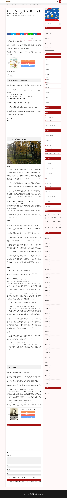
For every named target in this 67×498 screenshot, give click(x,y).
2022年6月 (47, 282)
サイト (8, 473)
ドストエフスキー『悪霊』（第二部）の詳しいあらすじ (53, 218)
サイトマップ (47, 41)
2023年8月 (47, 246)
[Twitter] (13, 34)
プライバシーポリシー (48, 43)
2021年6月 (47, 313)
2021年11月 (47, 300)
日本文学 (47, 56)
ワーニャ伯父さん (29, 15)
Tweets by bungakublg (48, 47)
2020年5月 (47, 347)
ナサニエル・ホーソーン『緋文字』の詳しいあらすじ (53, 222)
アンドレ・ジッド (48, 178)
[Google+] (18, 34)
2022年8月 (47, 277)
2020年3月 (47, 352)
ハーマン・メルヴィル (49, 122)
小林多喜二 (47, 89)
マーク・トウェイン (49, 120)
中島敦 (47, 97)
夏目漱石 (47, 64)
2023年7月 (47, 248)
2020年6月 (47, 344)
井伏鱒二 (47, 79)
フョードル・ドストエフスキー (51, 196)
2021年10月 (47, 303)
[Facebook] (9, 34)
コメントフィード (48, 396)
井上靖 (47, 94)
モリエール (47, 160)
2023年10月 (47, 241)
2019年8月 (47, 370)
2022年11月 (47, 269)
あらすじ (19, 15)
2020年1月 (47, 357)
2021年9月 (47, 305)
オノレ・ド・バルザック (50, 168)
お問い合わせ (47, 38)
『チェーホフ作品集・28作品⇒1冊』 (28, 409)
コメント (9, 455)
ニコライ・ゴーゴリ (49, 191)
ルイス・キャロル (48, 145)
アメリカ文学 (48, 112)
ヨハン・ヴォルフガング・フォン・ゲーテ (52, 153)
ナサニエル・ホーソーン (50, 115)
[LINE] (30, 34)
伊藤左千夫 (47, 61)
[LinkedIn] (35, 34)
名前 (8, 465)
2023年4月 (47, 256)
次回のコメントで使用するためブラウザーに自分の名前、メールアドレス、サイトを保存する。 (22, 477)
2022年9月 (47, 274)
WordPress (41, 494)
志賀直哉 (47, 69)
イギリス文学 (48, 130)
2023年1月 (47, 264)
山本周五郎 (47, 87)
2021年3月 (47, 321)
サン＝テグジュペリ (49, 181)
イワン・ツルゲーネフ (49, 193)
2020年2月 (47, 354)
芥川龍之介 (47, 74)
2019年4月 (47, 380)
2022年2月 (47, 292)
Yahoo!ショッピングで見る (27, 65)
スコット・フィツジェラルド (50, 125)
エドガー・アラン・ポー (50, 117)
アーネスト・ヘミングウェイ (50, 127)
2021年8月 (47, 308)
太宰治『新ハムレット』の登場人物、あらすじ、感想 (53, 215)
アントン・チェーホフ (17, 4)
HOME (7, 4)
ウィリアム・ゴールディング (50, 148)
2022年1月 (47, 295)
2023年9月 (47, 243)
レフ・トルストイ (48, 198)
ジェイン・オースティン (50, 135)
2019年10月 (47, 365)
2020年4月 (47, 349)
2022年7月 (47, 279)
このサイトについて (48, 33)
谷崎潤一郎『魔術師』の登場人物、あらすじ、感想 (53, 224)
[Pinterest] (39, 34)
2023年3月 (47, 259)
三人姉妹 (29, 40)
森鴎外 (47, 59)
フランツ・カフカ (48, 206)
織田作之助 (47, 102)
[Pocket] (26, 34)
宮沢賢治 (47, 77)
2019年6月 (47, 375)
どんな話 (32, 15)
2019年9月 (47, 367)
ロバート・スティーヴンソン (50, 143)
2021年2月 (47, 323)
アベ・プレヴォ (48, 163)
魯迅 (46, 110)
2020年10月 (47, 334)
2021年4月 (47, 318)
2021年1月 (47, 326)
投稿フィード (47, 393)
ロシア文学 (11, 4)
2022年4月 (47, 287)
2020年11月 (47, 331)
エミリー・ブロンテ (49, 140)
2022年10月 (47, 272)
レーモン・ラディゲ (49, 183)
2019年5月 (47, 378)
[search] (60, 24)
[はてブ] (22, 34)
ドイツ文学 (47, 150)
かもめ (24, 40)
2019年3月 (47, 383)
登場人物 (22, 15)
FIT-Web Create (31, 494)
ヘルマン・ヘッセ (48, 155)
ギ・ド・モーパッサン (49, 173)
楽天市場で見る (27, 63)
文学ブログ (36, 493)
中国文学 (47, 107)
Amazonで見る (27, 60)
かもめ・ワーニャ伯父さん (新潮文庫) (28, 58)
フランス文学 (48, 158)
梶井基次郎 (47, 84)
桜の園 (20, 40)
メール (8, 469)
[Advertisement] (24, 23)
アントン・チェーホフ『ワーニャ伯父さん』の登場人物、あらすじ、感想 (31, 4)
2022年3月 (47, 290)
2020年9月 (47, 336)
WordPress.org (47, 398)
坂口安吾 (47, 92)
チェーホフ (24, 15)
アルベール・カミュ (49, 186)
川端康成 (47, 82)
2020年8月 (47, 339)
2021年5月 (47, 316)
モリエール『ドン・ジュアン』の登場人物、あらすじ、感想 (53, 228)
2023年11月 (47, 238)
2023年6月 (47, 251)
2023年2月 (47, 261)
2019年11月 (47, 362)
